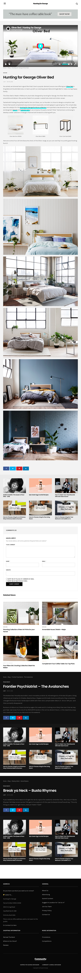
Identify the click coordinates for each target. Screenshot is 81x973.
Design (5, 72)
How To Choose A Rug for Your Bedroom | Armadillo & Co (64, 518)
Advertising (46, 894)
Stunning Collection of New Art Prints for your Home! (19, 630)
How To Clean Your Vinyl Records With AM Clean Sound (65, 495)
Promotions (46, 937)
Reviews (6, 945)
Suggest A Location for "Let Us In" (53, 902)
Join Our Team (47, 906)
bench (15, 110)
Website (8, 570)
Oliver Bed (69, 86)
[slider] (30, 64)
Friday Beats (6, 682)
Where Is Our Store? (10, 941)
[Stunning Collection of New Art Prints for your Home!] (21, 613)
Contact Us (46, 914)
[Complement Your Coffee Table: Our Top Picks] (60, 647)
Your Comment (10, 544)
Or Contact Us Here (9, 925)
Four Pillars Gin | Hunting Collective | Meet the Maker (19, 667)
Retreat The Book (9, 937)
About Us (45, 890)
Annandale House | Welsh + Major (54, 629)
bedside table (25, 110)
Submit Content (47, 898)
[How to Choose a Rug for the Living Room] (40, 508)
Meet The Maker (8, 663)
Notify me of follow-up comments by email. (21, 579)
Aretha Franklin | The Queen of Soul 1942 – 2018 (13, 495)
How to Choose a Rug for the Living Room (39, 518)
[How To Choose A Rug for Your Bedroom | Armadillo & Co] (66, 508)
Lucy (4, 81)
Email (44, 561)
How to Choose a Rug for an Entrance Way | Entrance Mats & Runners (14, 518)
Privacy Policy (47, 910)
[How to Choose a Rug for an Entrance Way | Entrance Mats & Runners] (14, 508)
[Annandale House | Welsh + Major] (60, 613)
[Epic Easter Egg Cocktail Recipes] (40, 485)
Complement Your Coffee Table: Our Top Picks (58, 664)
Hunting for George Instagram (29, 965)
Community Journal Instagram (51, 965)
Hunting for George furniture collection (33, 107)
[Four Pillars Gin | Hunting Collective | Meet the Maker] (21, 648)
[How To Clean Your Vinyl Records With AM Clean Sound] (66, 485)
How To (44, 661)
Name (8, 561)
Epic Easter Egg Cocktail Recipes (39, 495)
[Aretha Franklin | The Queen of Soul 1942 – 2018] (14, 485)
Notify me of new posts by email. (18, 581)
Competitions (46, 941)
